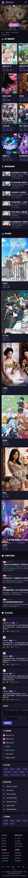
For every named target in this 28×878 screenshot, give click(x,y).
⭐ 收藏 (12, 631)
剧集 (13, 866)
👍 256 (4, 631)
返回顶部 (6, 820)
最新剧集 (19, 820)
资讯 (23, 866)
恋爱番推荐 (23, 875)
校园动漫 (12, 769)
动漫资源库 (9, 2)
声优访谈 (6, 775)
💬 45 (8, 699)
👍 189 (4, 647)
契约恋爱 (15, 772)
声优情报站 (17, 858)
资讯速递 (6, 823)
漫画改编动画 (5, 858)
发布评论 (7, 723)
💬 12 (8, 682)
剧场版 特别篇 (18, 843)
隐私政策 (4, 846)
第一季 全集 (18, 838)
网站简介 (4, 838)
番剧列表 (8, 32)
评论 (14, 869)
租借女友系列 (15, 32)
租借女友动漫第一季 (15, 875)
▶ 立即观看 (14, 25)
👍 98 (4, 682)
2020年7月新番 (7, 772)
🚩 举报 (17, 631)
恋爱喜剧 (6, 769)
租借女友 (19, 769)
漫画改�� (22, 772)
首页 (3, 32)
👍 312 (4, 699)
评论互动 (12, 823)
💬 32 (8, 631)
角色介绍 (25, 820)
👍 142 (4, 664)
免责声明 (4, 841)
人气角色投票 (5, 861)
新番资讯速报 (18, 855)
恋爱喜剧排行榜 (5, 853)
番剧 (8, 866)
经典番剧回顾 (18, 861)
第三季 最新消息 (19, 846)
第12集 (23, 775)
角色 (18, 866)
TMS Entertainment (14, 775)
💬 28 (8, 664)
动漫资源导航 (18, 853)
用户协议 (4, 843)
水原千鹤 (25, 769)
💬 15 (8, 647)
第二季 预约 (18, 841)
